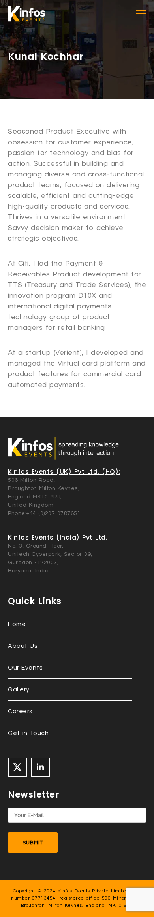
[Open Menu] (141, 14)
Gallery (19, 689)
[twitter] (17, 767)
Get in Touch (28, 733)
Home (17, 624)
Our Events (25, 667)
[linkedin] (40, 767)
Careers (20, 711)
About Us (23, 646)
